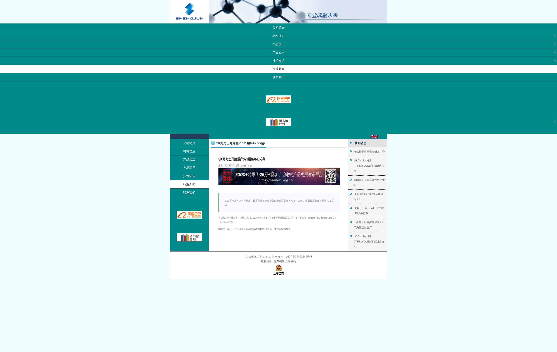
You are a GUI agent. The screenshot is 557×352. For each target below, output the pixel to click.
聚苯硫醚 (279, 261)
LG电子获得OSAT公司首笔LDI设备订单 (369, 211)
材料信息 (278, 36)
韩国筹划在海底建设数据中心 (369, 182)
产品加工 (278, 44)
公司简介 (278, 27)
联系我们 (278, 77)
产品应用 (278, 52)
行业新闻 (278, 69)
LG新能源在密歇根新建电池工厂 (368, 197)
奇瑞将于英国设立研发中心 (369, 151)
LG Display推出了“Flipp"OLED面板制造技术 (369, 166)
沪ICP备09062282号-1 (298, 256)
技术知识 (278, 60)
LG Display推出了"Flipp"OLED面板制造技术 (369, 241)
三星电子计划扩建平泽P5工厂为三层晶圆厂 (370, 225)
